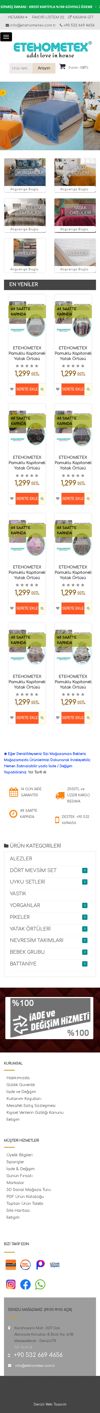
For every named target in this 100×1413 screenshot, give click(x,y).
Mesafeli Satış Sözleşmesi (30, 1106)
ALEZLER (77, 253)
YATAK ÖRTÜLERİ (30, 929)
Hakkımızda (18, 1078)
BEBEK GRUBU (27, 952)
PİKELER (26, 253)
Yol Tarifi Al (37, 772)
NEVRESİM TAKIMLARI (36, 940)
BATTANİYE (23, 964)
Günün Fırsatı (19, 1176)
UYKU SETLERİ (27, 882)
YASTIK (18, 893)
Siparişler (15, 1162)
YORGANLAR (30, 173)
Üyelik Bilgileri (19, 1155)
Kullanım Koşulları (23, 1099)
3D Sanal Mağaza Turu (28, 1190)
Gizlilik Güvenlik (20, 1085)
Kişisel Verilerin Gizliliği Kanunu (34, 1113)
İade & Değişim (20, 1169)
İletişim (12, 1120)
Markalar (15, 1183)
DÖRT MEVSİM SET (33, 870)
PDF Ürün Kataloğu (25, 1197)
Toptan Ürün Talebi (24, 1204)
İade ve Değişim (21, 1092)
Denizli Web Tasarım (50, 1404)
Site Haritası (18, 1211)
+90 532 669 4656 (78, 25)
